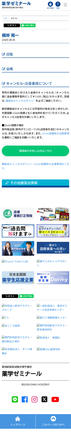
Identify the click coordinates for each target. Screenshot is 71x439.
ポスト (13, 25)
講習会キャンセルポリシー (21, 100)
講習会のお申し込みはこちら (35, 151)
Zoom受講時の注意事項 (55, 133)
